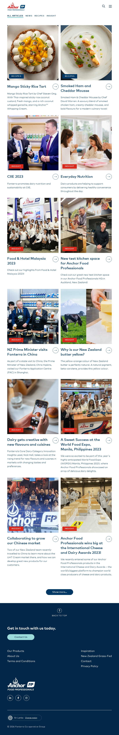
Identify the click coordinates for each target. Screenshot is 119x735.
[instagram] (26, 698)
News (29, 16)
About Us (13, 656)
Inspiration (88, 651)
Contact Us (21, 637)
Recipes (39, 16)
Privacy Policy (89, 666)
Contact (86, 661)
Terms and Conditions (21, 661)
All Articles (15, 16)
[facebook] (18, 698)
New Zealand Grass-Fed (96, 656)
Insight (51, 16)
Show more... (59, 592)
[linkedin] (10, 698)
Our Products (15, 651)
